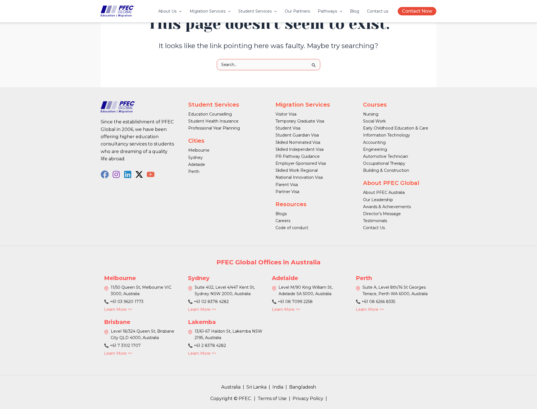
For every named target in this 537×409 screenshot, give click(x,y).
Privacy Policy (308, 398)
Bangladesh (302, 387)
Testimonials (375, 220)
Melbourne (198, 150)
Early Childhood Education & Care (395, 128)
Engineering (375, 149)
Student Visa (287, 128)
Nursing (370, 114)
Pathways (327, 11)
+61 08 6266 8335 (378, 301)
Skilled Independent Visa (299, 149)
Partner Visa (287, 191)
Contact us (377, 11)
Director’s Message (382, 213)
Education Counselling (210, 114)
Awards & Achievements (387, 206)
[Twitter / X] (139, 174)
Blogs (281, 213)
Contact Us (374, 227)
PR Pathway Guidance (297, 156)
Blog (354, 11)
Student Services (255, 11)
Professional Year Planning (214, 128)
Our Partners (297, 11)
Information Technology (386, 135)
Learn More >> (118, 309)
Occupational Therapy (384, 163)
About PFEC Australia (384, 192)
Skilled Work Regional (296, 170)
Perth (193, 171)
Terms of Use (272, 398)
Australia (231, 387)
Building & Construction (386, 170)
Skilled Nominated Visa (297, 142)
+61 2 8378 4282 (210, 345)
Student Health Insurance (213, 121)
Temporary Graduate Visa (299, 121)
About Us (167, 11)
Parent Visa (286, 184)
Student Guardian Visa (297, 135)
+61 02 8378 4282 (211, 301)
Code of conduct (291, 227)
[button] (179, 11)
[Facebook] (105, 174)
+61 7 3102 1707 (125, 345)
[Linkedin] (128, 174)
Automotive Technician (385, 156)
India (277, 387)
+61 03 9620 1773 (126, 301)
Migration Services (207, 11)
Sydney (195, 157)
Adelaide (196, 164)
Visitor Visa (285, 114)
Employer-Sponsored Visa (300, 163)
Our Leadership (378, 199)
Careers (282, 220)
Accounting (374, 142)
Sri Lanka (256, 387)
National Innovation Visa (299, 177)
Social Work (374, 121)
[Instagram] (116, 174)
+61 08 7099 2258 (295, 301)
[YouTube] (151, 174)
